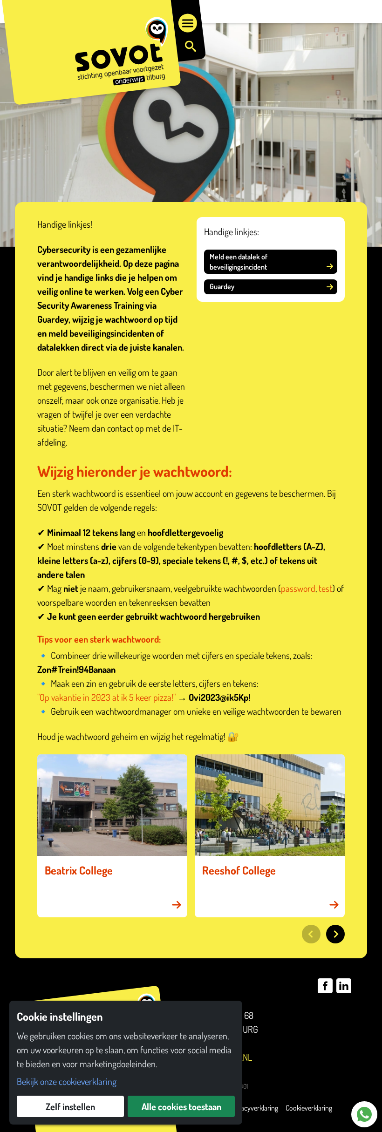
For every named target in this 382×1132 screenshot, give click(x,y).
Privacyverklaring (254, 1107)
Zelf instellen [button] (70, 1106)
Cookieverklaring (309, 1107)
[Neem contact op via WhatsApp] (364, 1114)
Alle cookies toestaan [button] (181, 1106)
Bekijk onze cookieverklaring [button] (66, 1081)
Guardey (222, 286)
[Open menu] (187, 23)
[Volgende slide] (335, 934)
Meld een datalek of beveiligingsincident (238, 261)
